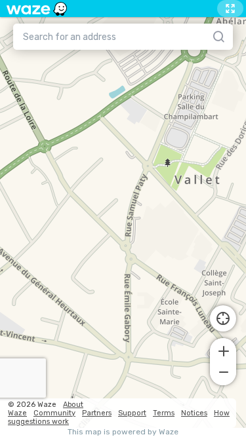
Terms (163, 413)
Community (54, 413)
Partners (97, 413)
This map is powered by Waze (123, 432)
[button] (223, 350)
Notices (194, 413)
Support (132, 413)
